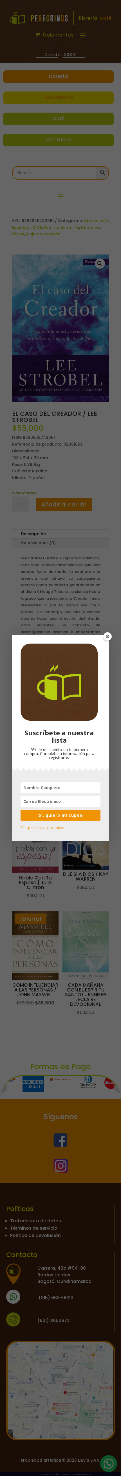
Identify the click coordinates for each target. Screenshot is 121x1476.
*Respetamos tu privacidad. (43, 827)
